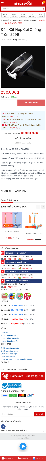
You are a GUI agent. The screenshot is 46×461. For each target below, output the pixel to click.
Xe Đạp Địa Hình (31, 15)
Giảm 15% (31, 227)
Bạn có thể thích (9, 200)
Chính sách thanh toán (10, 348)
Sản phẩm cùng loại (14, 206)
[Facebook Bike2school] (3, 426)
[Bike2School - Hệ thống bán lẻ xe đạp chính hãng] (23, 2)
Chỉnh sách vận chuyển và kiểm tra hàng (17, 359)
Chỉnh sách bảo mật (9, 354)
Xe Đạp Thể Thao (14, 15)
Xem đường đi (27, 259)
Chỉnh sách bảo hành (9, 351)
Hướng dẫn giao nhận (9, 341)
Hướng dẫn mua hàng (9, 335)
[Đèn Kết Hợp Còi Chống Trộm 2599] (23, 67)
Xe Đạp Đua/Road (23, 15)
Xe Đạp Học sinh (40, 15)
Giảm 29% (9, 225)
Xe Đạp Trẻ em (5, 15)
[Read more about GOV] (11, 385)
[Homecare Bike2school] (23, 376)
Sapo (27, 438)
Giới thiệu (4, 333)
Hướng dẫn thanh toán (10, 338)
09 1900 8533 (29, 133)
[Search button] (42, 9)
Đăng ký (39, 414)
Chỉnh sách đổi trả (8, 357)
